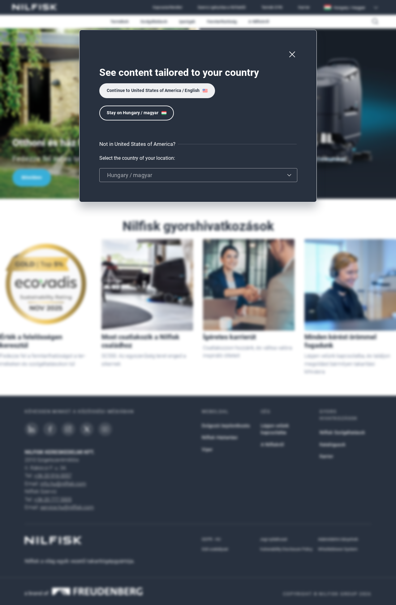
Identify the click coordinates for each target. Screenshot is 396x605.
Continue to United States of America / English (153, 90)
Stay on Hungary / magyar (132, 112)
